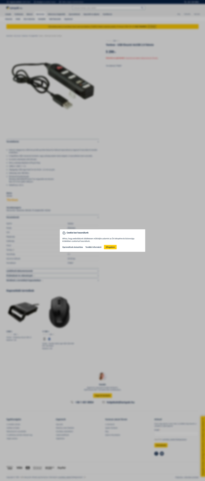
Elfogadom (110, 247)
